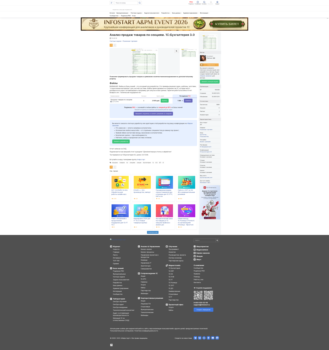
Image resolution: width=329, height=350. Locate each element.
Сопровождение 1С (149, 273)
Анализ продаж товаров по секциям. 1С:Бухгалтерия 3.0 (152, 35)
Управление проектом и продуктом (149, 256)
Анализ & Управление (150, 246)
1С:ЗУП (171, 285)
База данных (117, 285)
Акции (143, 276)
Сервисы (144, 282)
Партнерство (146, 290)
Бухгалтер (203, 134)
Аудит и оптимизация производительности (121, 314)
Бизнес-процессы (147, 252)
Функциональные (119, 274)
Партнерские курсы (176, 261)
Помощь (197, 277)
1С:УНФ (171, 277)
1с (153, 162)
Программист (174, 249)
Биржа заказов (203, 253)
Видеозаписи (202, 250)
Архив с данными (205, 141)
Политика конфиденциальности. (146, 331)
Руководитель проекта (177, 255)
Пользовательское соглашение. (122, 331)
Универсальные (174, 291)
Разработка (117, 282)
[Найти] (217, 240)
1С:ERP (171, 271)
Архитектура (145, 266)
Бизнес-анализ (146, 249)
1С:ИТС (143, 279)
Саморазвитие (146, 269)
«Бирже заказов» (206, 76)
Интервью (117, 258)
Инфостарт (141, 159)
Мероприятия (202, 246)
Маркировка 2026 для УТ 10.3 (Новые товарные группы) (142, 221)
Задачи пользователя (121, 280)
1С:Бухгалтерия (174, 268)
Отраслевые (145, 307)
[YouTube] (213, 338)
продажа (115, 162)
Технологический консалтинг (123, 310)
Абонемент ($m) (205, 182)
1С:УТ (171, 280)
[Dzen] (208, 338)
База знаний (118, 268)
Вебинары (144, 293)
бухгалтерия (147, 162)
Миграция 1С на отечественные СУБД (121, 319)
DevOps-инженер (175, 258)
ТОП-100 (116, 261)
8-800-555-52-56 (201, 303)
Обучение (173, 246)
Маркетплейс (175, 265)
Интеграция (117, 291)
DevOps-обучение (119, 301)
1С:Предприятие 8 (205, 147)
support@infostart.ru (202, 305)
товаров (122, 162)
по (127, 162)
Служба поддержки (204, 288)
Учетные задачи (119, 277)
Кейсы (143, 288)
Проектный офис (176, 305)
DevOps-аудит (118, 304)
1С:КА (171, 274)
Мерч (198, 259)
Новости (116, 249)
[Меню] (111, 3)
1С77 (170, 297)
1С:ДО (171, 288)
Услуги (143, 285)
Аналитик (172, 252)
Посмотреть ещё (152, 232)
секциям (132, 162)
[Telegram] (195, 338)
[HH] (204, 338)
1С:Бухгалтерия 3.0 (206, 152)
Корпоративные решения (152, 298)
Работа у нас (198, 279)
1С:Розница (173, 282)
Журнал (116, 246)
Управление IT (146, 263)
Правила (197, 274)
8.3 (156, 162)
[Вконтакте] (199, 338)
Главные (116, 252)
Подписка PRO (118, 271)
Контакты (197, 282)
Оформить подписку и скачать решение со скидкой (153, 113)
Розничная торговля (206, 129)
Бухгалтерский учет (206, 177)
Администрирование (120, 288)
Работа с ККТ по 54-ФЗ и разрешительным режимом (186, 192)
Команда (144, 260)
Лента (115, 255)
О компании (199, 265)
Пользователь (204, 136)
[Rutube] (217, 338)
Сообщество (118, 294)
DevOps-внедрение (120, 307)
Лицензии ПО (146, 304)
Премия (116, 263)
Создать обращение (203, 310)
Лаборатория (119, 299)
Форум (199, 256)
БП (160, 162)
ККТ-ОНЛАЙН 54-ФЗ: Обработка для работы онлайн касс (119, 192)
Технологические (147, 312)
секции (139, 162)
